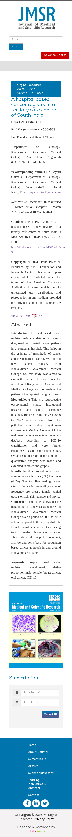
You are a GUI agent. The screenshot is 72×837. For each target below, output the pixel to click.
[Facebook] (27, 803)
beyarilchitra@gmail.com (45, 192)
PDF (40, 316)
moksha (36, 831)
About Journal (38, 752)
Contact (33, 795)
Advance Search (55, 55)
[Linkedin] (45, 803)
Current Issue (37, 759)
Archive (33, 766)
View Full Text (21, 316)
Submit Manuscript (41, 773)
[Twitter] (36, 803)
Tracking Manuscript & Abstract (37, 784)
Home (32, 745)
